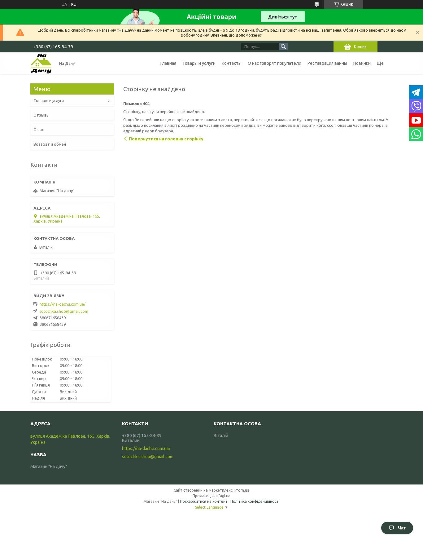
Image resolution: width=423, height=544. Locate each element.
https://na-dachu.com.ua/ (62, 304)
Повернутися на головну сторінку (166, 138)
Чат (402, 527)
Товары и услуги (199, 63)
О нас (38, 129)
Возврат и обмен (49, 144)
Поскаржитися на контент (204, 501)
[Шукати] (283, 46)
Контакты (232, 63)
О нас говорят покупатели (274, 63)
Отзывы (41, 115)
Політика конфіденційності (255, 501)
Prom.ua (241, 490)
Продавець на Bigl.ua (211, 496)
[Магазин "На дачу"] (41, 63)
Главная (168, 63)
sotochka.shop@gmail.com (63, 311)
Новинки (362, 63)
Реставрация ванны (327, 63)
